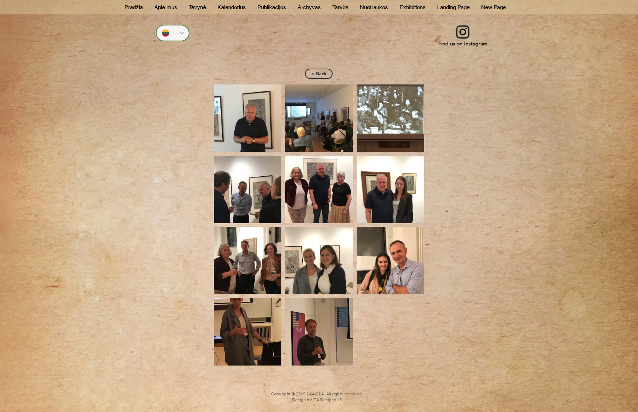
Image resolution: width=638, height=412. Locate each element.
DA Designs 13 (327, 399)
